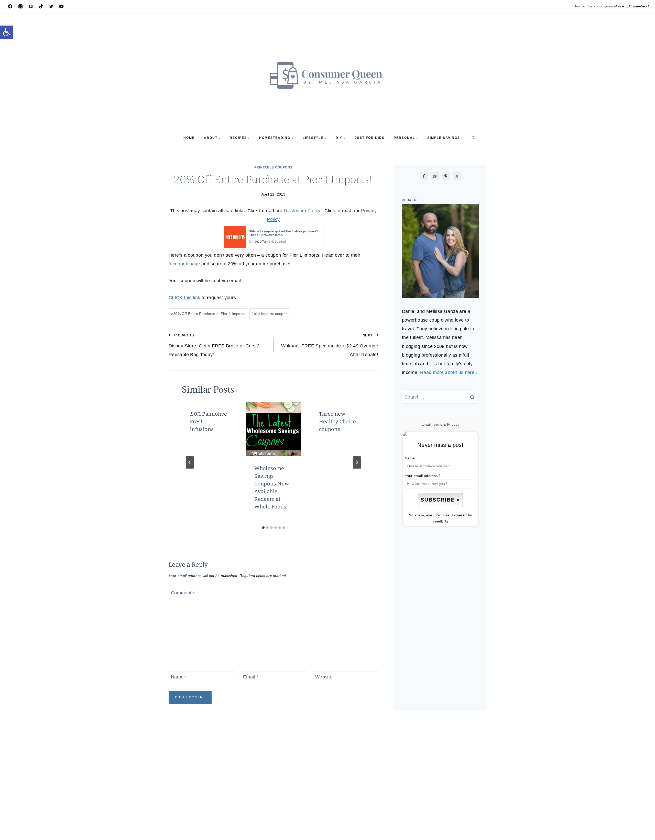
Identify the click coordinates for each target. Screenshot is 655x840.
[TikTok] (41, 6)
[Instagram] (20, 6)
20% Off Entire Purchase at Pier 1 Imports (208, 314)
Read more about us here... (449, 372)
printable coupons (273, 167)
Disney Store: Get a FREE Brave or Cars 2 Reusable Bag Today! (214, 345)
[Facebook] (10, 6)
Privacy (453, 424)
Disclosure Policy (303, 210)
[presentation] (273, 429)
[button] (6, 32)
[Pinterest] (31, 6)
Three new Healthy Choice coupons (337, 421)
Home (189, 138)
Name (179, 676)
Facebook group (600, 6)
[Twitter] (51, 6)
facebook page (184, 263)
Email (250, 676)
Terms (437, 424)
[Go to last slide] (190, 462)
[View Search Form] (473, 138)
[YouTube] (61, 6)
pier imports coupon (270, 314)
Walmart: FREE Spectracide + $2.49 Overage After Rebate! (329, 345)
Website (324, 676)
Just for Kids (370, 138)
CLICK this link (184, 297)
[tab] (263, 527)
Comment (183, 592)
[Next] (357, 462)
